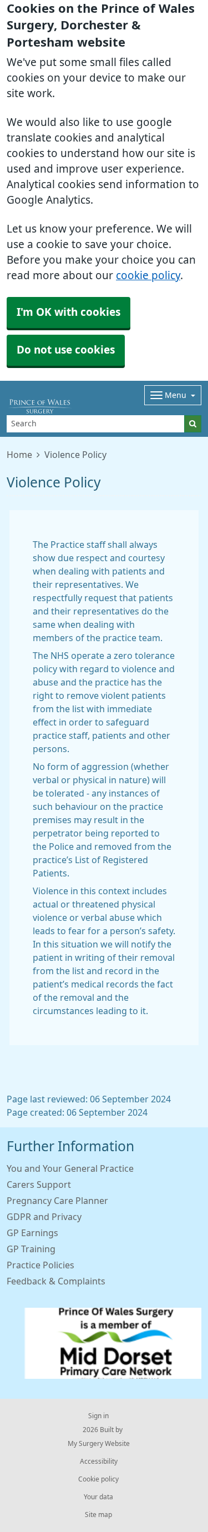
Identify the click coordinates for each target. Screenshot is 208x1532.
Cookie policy (98, 1479)
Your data (98, 1497)
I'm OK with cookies (68, 312)
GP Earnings (32, 1232)
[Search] (192, 423)
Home (19, 454)
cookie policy (148, 275)
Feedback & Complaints (56, 1281)
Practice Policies (40, 1265)
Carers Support (39, 1184)
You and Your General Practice (70, 1168)
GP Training (31, 1248)
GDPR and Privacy (44, 1216)
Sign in (98, 1416)
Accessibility (99, 1461)
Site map (98, 1514)
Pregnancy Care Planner (57, 1200)
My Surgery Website (99, 1443)
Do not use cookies (66, 350)
